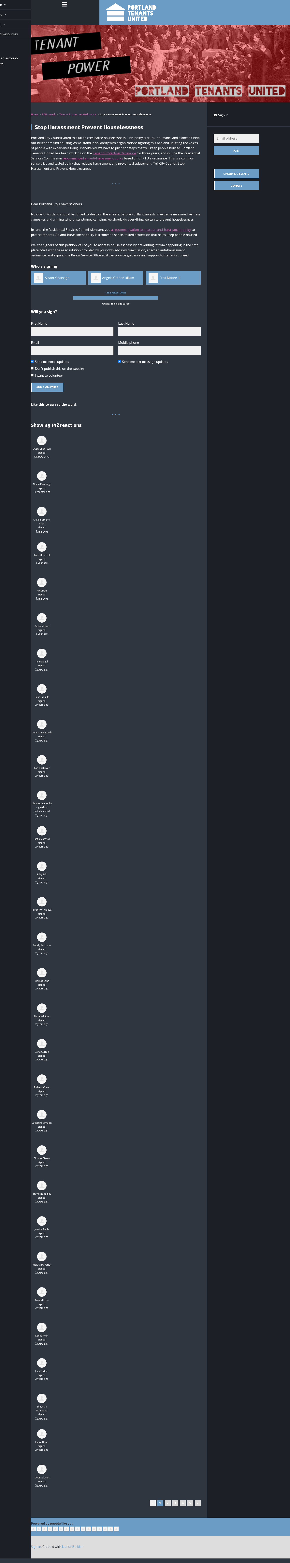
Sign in (222, 115)
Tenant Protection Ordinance (77, 114)
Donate (236, 185)
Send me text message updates (145, 362)
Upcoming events (236, 174)
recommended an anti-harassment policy (93, 158)
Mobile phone (128, 342)
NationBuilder (72, 1546)
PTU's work (49, 114)
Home (34, 114)
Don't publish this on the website (59, 368)
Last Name (126, 323)
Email (35, 342)
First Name (39, 323)
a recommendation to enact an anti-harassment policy (151, 229)
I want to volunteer (49, 375)
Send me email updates (52, 362)
